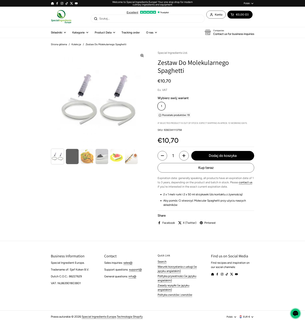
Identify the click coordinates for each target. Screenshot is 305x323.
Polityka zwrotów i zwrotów (175, 295)
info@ (132, 276)
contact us (245, 182)
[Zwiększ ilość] (184, 155)
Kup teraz (206, 168)
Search (162, 261)
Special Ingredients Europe (99, 316)
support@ (135, 269)
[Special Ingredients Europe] (61, 17)
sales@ (127, 262)
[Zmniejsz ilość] (162, 155)
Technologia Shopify (130, 316)
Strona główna (59, 44)
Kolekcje (76, 44)
